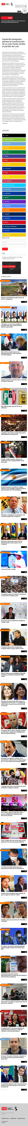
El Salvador (8, 181)
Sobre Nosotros (5, 1118)
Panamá (7, 214)
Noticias (7, 210)
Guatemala (8, 189)
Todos (6, 135)
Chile (6, 160)
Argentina (7, 143)
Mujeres (7, 201)
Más (26, 302)
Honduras (7, 193)
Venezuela (8, 234)
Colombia (7, 164)
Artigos (7, 147)
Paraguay (7, 218)
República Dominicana (11, 226)
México (7, 197)
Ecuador (7, 176)
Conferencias (13, 1118)
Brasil (6, 156)
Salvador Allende (21, 1118)
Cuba (6, 172)
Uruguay (7, 230)
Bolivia (7, 152)
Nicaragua (8, 205)
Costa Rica (8, 168)
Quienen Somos (5, 1121)
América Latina (9, 139)
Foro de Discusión (9, 185)
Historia (3, 1122)
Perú (6, 222)
